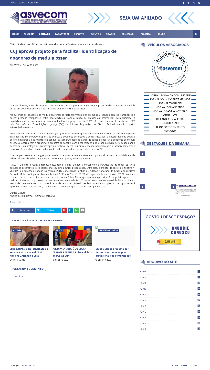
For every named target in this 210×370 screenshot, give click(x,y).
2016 (170, 311)
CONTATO (33, 2)
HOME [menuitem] (15, 33)
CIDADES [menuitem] (110, 33)
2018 (170, 300)
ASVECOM (16, 65)
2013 (170, 329)
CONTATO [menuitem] (44, 33)
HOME (13, 2)
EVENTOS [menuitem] (96, 33)
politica (26, 44)
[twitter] (188, 3)
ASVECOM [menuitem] (29, 33)
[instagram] (194, 3)
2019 (170, 294)
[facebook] (183, 3)
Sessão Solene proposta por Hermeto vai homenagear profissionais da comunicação (113, 252)
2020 (170, 288)
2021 (170, 283)
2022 (170, 277)
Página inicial (16, 44)
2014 (170, 323)
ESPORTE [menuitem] (79, 33)
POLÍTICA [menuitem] (146, 33)
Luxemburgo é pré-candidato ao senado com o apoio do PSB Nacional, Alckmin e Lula (29, 252)
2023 (170, 271)
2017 (170, 306)
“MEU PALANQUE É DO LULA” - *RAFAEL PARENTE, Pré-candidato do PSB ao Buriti (72, 252)
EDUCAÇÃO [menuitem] (128, 33)
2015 (170, 317)
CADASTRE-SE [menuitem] (62, 33)
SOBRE (22, 2)
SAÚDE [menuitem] (161, 33)
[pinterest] (198, 3)
